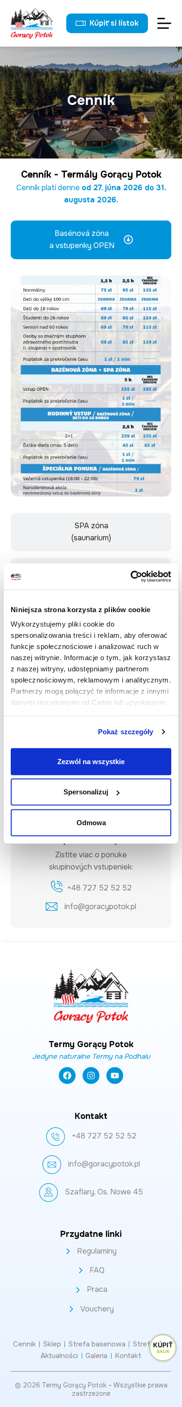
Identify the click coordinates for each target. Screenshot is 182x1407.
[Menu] (164, 23)
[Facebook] (67, 1075)
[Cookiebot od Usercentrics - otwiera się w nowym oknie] (131, 577)
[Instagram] (91, 1075)
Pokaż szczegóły (126, 732)
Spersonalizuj (85, 792)
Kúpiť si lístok (114, 23)
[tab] (91, 240)
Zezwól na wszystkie (91, 761)
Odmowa (91, 822)
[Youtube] (114, 1075)
